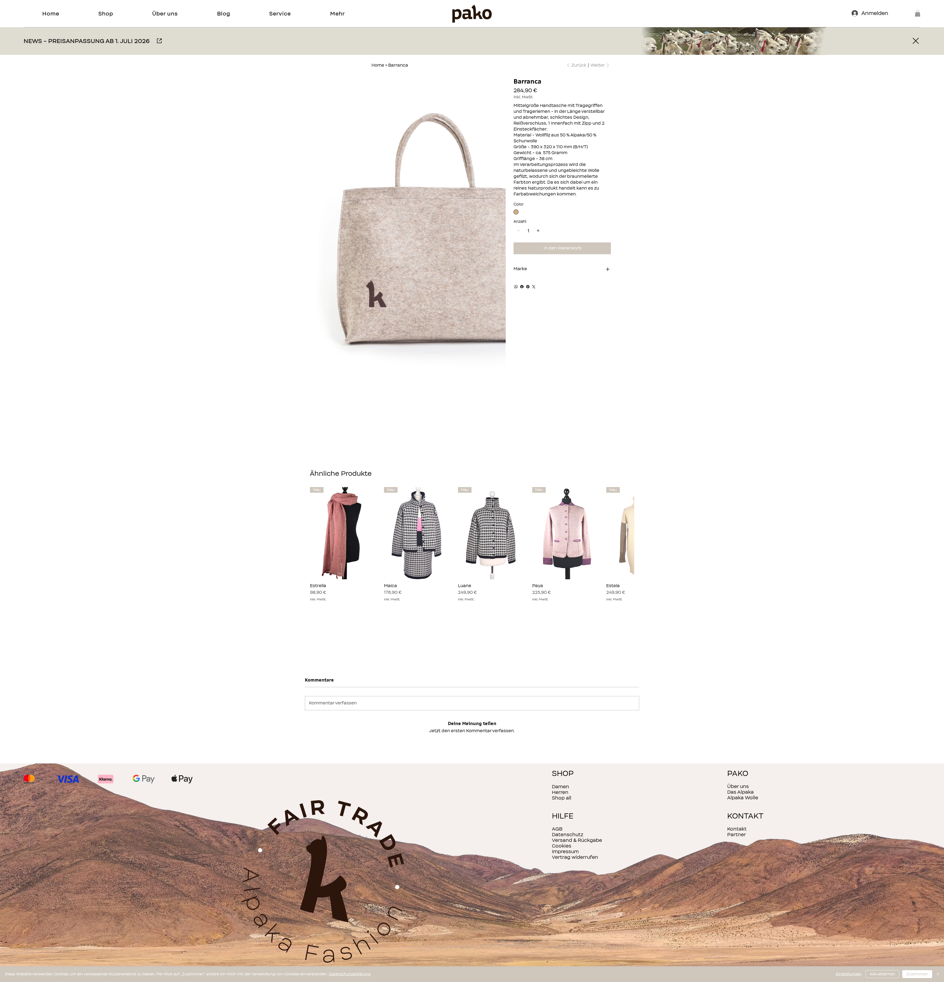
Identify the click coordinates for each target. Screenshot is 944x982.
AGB (557, 829)
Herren (560, 792)
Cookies (561, 846)
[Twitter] (533, 286)
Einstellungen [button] (849, 974)
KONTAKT (745, 816)
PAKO (737, 773)
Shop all (561, 798)
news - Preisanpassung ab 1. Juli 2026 (87, 41)
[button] (106, 13)
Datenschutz (567, 834)
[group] (472, 544)
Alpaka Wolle (742, 798)
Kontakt (737, 829)
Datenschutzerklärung (350, 974)
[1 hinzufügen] (538, 231)
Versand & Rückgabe (577, 840)
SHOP (563, 773)
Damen (560, 786)
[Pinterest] (527, 286)
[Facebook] (521, 286)
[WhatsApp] (516, 286)
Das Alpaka (740, 792)
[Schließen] (938, 974)
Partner (736, 834)
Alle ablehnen (882, 974)
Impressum (565, 851)
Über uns (738, 786)
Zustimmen (917, 974)
